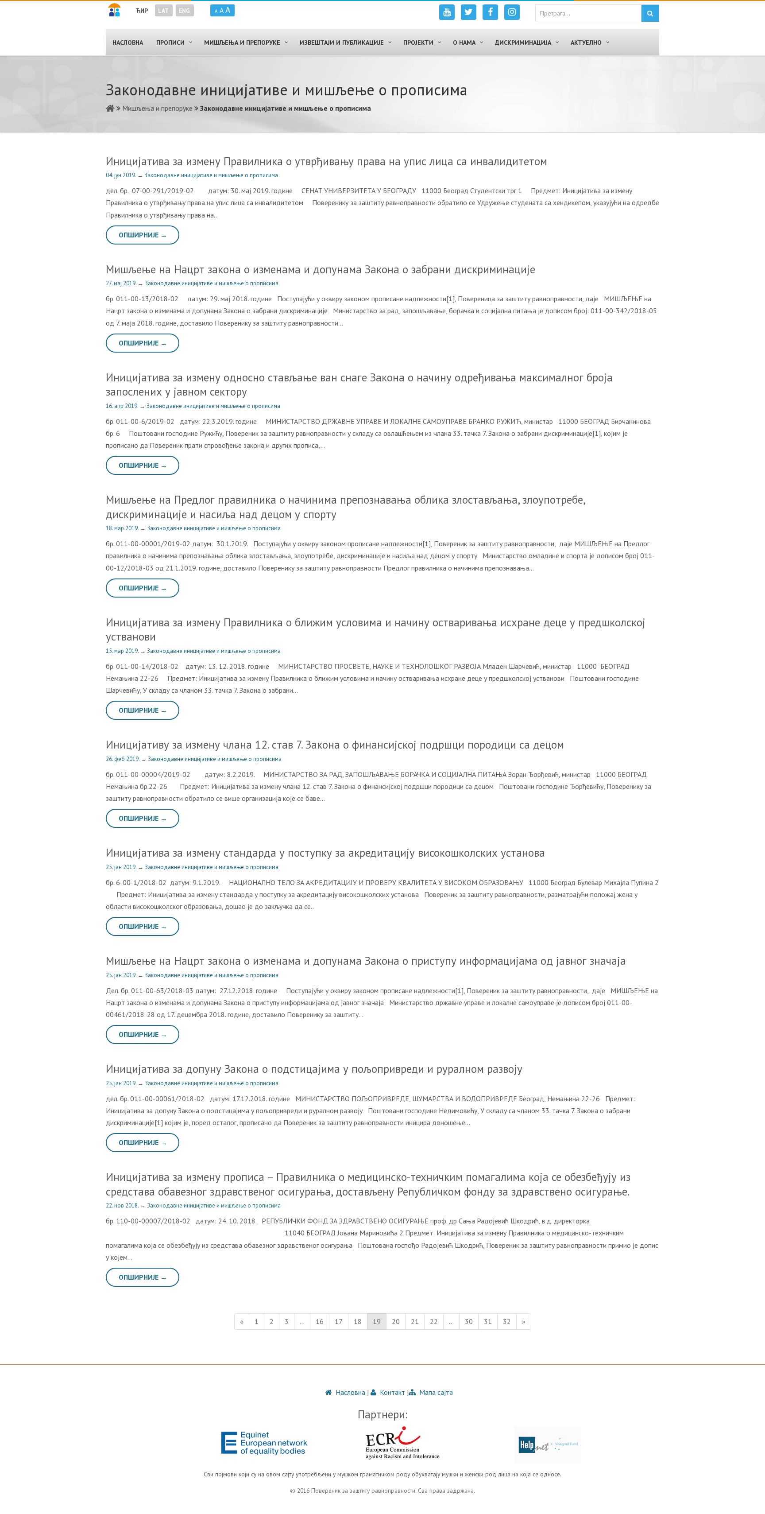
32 (507, 1321)
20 (396, 1321)
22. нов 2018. (123, 1205)
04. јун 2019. (121, 175)
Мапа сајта (435, 1392)
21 (415, 1321)
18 (358, 1321)
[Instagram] (512, 12)
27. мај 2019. (122, 283)
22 (434, 1321)
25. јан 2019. (122, 867)
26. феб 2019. (123, 759)
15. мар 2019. (123, 651)
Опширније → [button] (143, 234)
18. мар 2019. (123, 528)
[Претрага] (650, 13)
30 (469, 1321)
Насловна (349, 1392)
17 (339, 1321)
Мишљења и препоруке (157, 108)
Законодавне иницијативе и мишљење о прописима (211, 175)
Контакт (391, 1392)
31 (488, 1321)
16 (320, 1321)
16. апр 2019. (122, 406)
